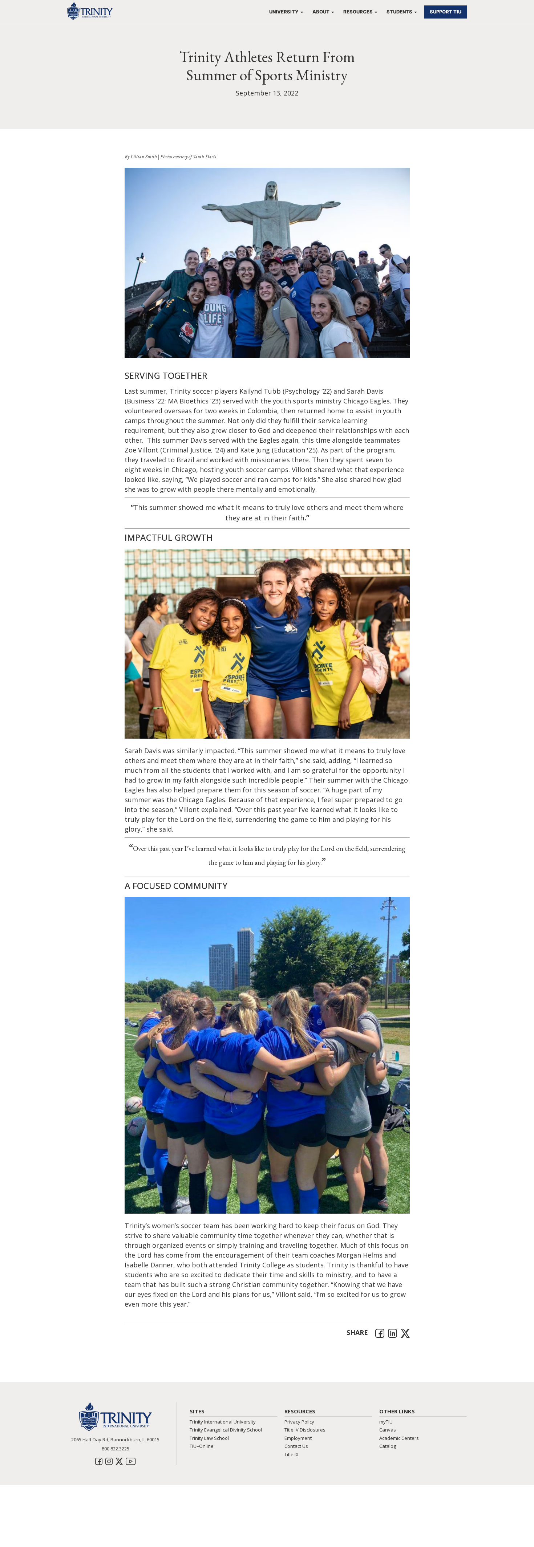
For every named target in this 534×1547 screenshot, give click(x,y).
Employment (298, 1438)
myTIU (386, 1421)
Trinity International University (223, 1421)
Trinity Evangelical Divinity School (226, 1429)
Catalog (387, 1446)
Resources (358, 12)
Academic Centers (399, 1438)
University (284, 12)
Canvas (387, 1429)
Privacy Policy (299, 1421)
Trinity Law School (209, 1438)
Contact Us (296, 1446)
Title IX (291, 1454)
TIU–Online (202, 1446)
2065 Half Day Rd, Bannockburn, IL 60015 (115, 1439)
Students (399, 12)
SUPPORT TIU (445, 12)
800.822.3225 (115, 1448)
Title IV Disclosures (304, 1429)
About (320, 12)
